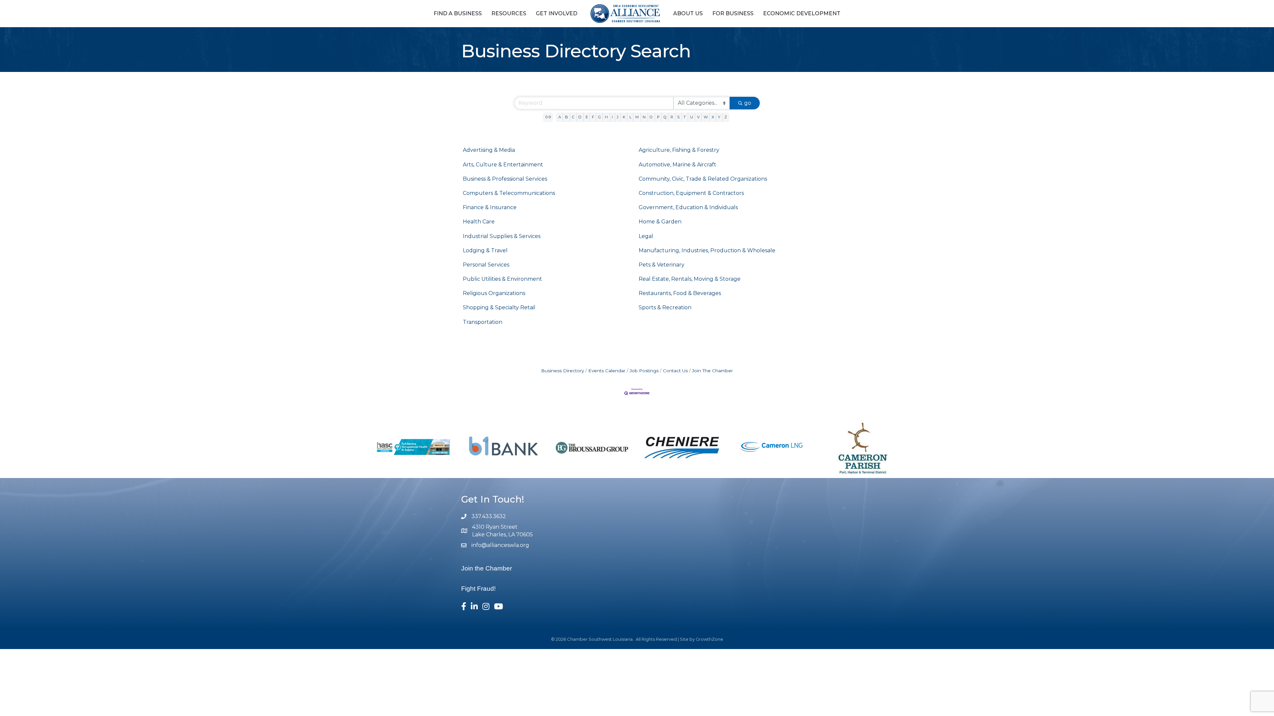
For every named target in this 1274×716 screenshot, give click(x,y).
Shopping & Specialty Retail (499, 307)
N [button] (644, 117)
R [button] (672, 117)
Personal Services (486, 265)
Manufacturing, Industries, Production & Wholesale (707, 250)
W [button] (706, 117)
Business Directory (562, 370)
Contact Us (675, 370)
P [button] (658, 117)
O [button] (651, 117)
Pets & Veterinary (661, 265)
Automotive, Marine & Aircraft (677, 164)
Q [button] (665, 117)
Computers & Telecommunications (509, 193)
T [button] (684, 117)
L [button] (630, 117)
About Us (688, 13)
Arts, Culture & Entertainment (503, 164)
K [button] (624, 117)
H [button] (606, 117)
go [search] (747, 103)
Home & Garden (660, 221)
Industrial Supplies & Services (501, 236)
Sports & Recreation (665, 307)
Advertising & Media (489, 150)
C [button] (573, 117)
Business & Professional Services (505, 179)
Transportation (482, 322)
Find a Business (458, 13)
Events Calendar (606, 370)
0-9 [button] (548, 117)
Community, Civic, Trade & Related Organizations (703, 179)
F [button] (593, 117)
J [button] (617, 117)
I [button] (612, 117)
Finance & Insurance (490, 207)
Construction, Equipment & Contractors (691, 193)
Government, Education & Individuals (688, 207)
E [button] (587, 117)
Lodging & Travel (485, 250)
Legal (646, 236)
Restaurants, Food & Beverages (680, 293)
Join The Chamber (712, 370)
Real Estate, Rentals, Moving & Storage (690, 279)
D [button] (579, 117)
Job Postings (644, 370)
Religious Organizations (494, 293)
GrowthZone (709, 639)
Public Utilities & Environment (502, 279)
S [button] (678, 117)
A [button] (559, 117)
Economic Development (801, 13)
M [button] (637, 117)
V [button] (698, 117)
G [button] (599, 117)
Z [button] (725, 117)
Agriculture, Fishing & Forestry (679, 150)
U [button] (691, 117)
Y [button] (719, 117)
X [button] (713, 117)
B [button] (566, 117)
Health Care (479, 221)
